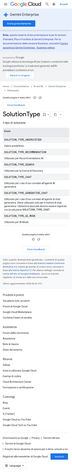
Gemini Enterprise (24, 14)
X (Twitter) (9, 414)
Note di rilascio (11, 344)
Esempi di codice (12, 376)
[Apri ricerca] (47, 4)
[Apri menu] (5, 4)
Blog (5, 402)
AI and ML (39, 86)
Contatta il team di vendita (17, 317)
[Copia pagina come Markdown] (55, 115)
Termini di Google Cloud (18, 443)
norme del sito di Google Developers (21, 273)
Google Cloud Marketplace (17, 312)
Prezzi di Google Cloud (15, 306)
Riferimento (13, 90)
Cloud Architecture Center (17, 381)
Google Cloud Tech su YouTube (20, 425)
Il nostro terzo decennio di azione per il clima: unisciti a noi (36, 449)
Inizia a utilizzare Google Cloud (19, 370)
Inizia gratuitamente (19, 23)
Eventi (6, 408)
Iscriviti (59, 456)
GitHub (6, 365)
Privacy (36, 438)
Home (6, 86)
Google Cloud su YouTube (17, 419)
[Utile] (34, 97)
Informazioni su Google (15, 438)
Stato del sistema (12, 349)
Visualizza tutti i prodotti (16, 300)
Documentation (21, 86)
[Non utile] (40, 97)
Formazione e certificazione (18, 387)
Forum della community (16, 333)
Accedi (64, 4)
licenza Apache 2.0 (21, 270)
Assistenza (9, 338)
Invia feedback (16, 105)
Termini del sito (51, 438)
